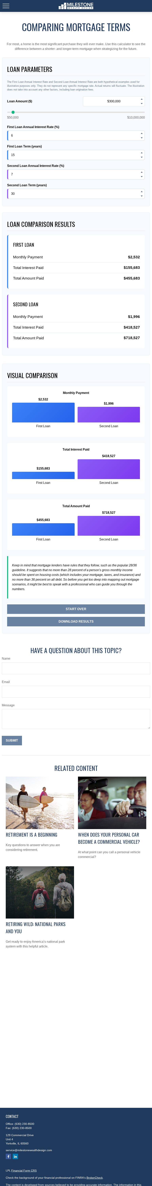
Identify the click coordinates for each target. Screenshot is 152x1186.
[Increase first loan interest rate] (141, 133)
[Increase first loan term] (141, 152)
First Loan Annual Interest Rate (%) (33, 127)
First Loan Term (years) (24, 146)
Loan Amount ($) (19, 101)
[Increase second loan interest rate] (141, 172)
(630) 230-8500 (24, 1123)
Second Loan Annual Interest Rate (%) (35, 165)
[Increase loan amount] (141, 99)
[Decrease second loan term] (141, 196)
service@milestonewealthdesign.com (29, 1150)
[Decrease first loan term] (141, 157)
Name (6, 658)
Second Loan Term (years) (27, 185)
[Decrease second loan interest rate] (141, 176)
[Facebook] (8, 1156)
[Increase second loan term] (141, 191)
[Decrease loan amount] (141, 103)
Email (6, 682)
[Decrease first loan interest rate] (141, 138)
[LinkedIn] (15, 1156)
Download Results (76, 621)
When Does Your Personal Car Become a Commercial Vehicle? (109, 838)
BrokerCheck (94, 1177)
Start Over (76, 609)
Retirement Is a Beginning (31, 834)
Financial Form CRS (24, 1170)
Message (8, 705)
